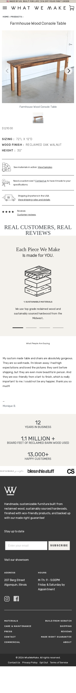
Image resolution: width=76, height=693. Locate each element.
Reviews (66, 631)
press (8, 631)
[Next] (68, 71)
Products (16, 17)
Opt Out (44, 662)
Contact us (40, 181)
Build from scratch (58, 621)
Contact (10, 637)
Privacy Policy (29, 662)
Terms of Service (59, 662)
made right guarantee (56, 637)
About (67, 642)
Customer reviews (26, 214)
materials (11, 621)
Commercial (12, 642)
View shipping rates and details (34, 199)
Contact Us (14, 662)
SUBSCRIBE (59, 545)
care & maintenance (17, 626)
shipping (66, 626)
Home (6, 17)
